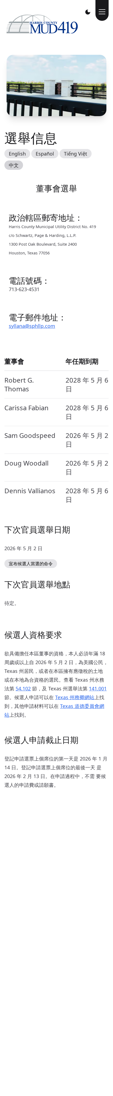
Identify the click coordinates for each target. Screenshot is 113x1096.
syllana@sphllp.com (32, 326)
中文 (14, 165)
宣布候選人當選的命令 (31, 564)
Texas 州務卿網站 (74, 697)
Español (45, 153)
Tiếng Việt (75, 153)
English (17, 153)
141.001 (98, 688)
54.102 (23, 688)
